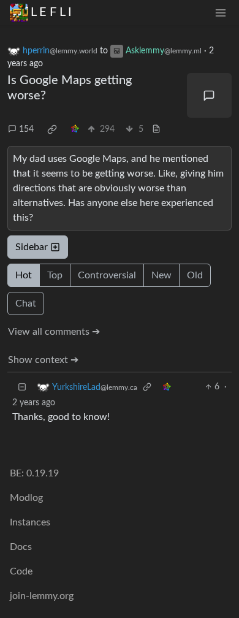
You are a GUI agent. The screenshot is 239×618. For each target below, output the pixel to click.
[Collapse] (22, 387)
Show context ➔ (43, 360)
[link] (52, 129)
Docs (21, 547)
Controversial (107, 275)
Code (21, 571)
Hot (23, 275)
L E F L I (51, 12)
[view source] (156, 130)
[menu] (220, 12)
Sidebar (31, 247)
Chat (25, 303)
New (161, 275)
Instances (30, 522)
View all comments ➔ (54, 332)
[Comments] (209, 95)
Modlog (26, 498)
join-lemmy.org (42, 596)
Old (195, 275)
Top (55, 275)
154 (26, 129)
